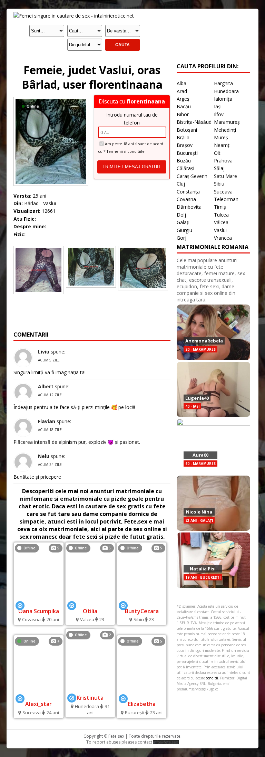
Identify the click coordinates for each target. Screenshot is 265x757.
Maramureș (227, 122)
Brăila (183, 137)
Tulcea (221, 214)
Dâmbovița (189, 206)
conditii (212, 678)
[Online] (50, 99)
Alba (181, 83)
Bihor (183, 114)
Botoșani (187, 130)
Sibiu (219, 183)
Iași (218, 106)
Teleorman (226, 199)
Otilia (90, 611)
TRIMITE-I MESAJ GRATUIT (131, 166)
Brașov (185, 145)
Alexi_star (38, 704)
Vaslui (220, 230)
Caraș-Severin (192, 176)
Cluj (181, 183)
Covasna (186, 199)
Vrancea (223, 238)
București (187, 153)
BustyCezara (142, 611)
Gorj (181, 238)
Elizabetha (142, 704)
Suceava (223, 191)
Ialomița (223, 99)
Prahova (223, 160)
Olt (217, 153)
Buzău (184, 160)
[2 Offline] (90, 688)
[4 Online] (38, 694)
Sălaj (219, 168)
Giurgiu (184, 230)
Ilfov (219, 114)
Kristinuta (90, 697)
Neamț (221, 145)
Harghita (223, 83)
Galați (183, 222)
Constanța (188, 191)
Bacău (184, 106)
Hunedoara (226, 91)
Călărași (185, 168)
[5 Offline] (38, 601)
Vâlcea (221, 222)
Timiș (220, 206)
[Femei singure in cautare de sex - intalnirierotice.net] (73, 15)
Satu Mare (225, 176)
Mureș (221, 137)
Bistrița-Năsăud (194, 122)
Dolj (181, 214)
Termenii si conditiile (126, 151)
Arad (182, 91)
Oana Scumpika (38, 611)
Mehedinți (225, 130)
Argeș (183, 99)
